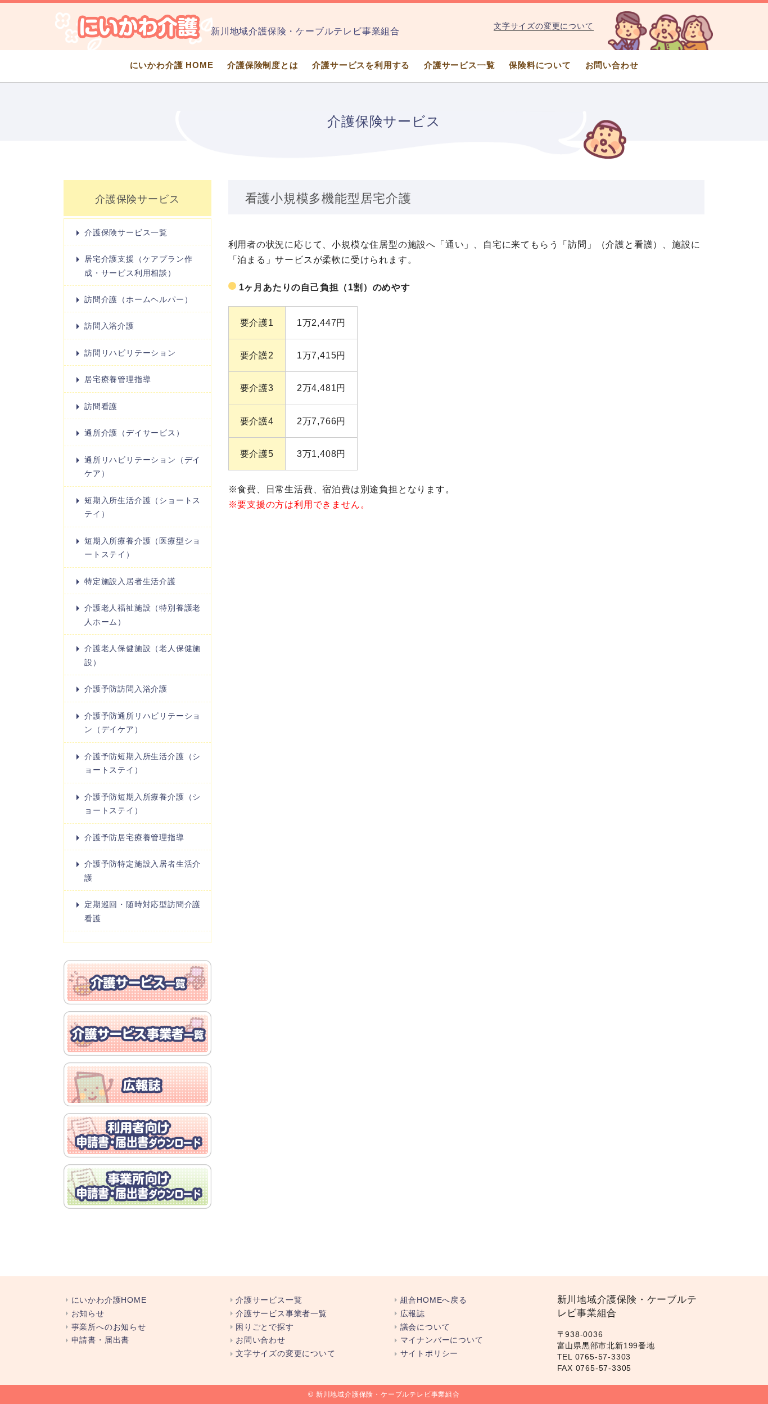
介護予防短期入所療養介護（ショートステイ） (142, 803)
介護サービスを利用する (361, 65)
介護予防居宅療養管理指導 (134, 837)
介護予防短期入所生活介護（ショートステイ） (142, 763)
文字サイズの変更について (544, 25)
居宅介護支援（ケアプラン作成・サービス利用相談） (138, 265)
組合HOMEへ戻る (433, 1300)
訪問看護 (101, 406)
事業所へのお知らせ (108, 1327)
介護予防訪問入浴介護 (126, 688)
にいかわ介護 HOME (172, 65)
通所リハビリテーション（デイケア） (142, 466)
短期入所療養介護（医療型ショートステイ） (142, 547)
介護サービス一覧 (459, 65)
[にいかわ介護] (139, 26)
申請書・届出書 (100, 1340)
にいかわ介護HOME (109, 1300)
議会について (425, 1327)
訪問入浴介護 (109, 325)
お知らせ (88, 1313)
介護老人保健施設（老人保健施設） (142, 655)
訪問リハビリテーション (130, 352)
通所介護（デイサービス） (134, 432)
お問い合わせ (612, 65)
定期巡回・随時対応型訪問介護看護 (142, 911)
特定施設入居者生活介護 (130, 581)
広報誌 (412, 1313)
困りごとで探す (265, 1327)
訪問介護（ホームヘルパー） (138, 299)
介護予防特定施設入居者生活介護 (142, 870)
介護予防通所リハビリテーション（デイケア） (142, 722)
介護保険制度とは (262, 65)
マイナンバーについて (442, 1340)
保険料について (540, 65)
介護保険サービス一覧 (126, 232)
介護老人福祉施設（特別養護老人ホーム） (142, 614)
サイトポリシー (429, 1353)
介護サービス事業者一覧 (281, 1313)
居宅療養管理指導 (117, 379)
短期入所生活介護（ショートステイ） (142, 507)
